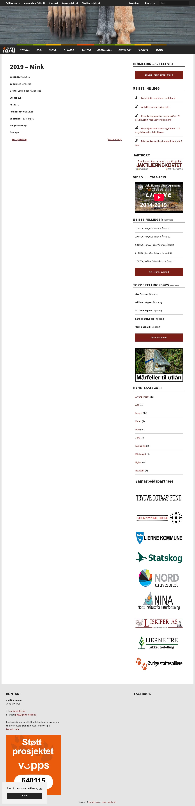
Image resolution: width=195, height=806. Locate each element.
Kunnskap (125, 49)
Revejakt (139, 470)
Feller (138, 421)
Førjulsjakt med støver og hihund (158, 98)
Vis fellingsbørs (159, 337)
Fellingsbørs (13, 3)
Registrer (150, 3)
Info (137, 429)
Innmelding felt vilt (34, 3)
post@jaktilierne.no (25, 714)
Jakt (137, 437)
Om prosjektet (70, 3)
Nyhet (138, 462)
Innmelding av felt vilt (159, 75)
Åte (137, 404)
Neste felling (115, 139)
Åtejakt (69, 49)
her (40, 788)
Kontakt (53, 3)
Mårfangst (140, 454)
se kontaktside (18, 710)
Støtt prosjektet (91, 3)
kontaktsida (12, 729)
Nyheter (25, 49)
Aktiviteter (105, 49)
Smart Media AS (109, 802)
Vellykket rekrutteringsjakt (155, 107)
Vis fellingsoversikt (159, 271)
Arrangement (142, 396)
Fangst (53, 49)
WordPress (94, 802)
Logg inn (134, 3)
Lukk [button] (24, 795)
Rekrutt (143, 49)
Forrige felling (19, 139)
